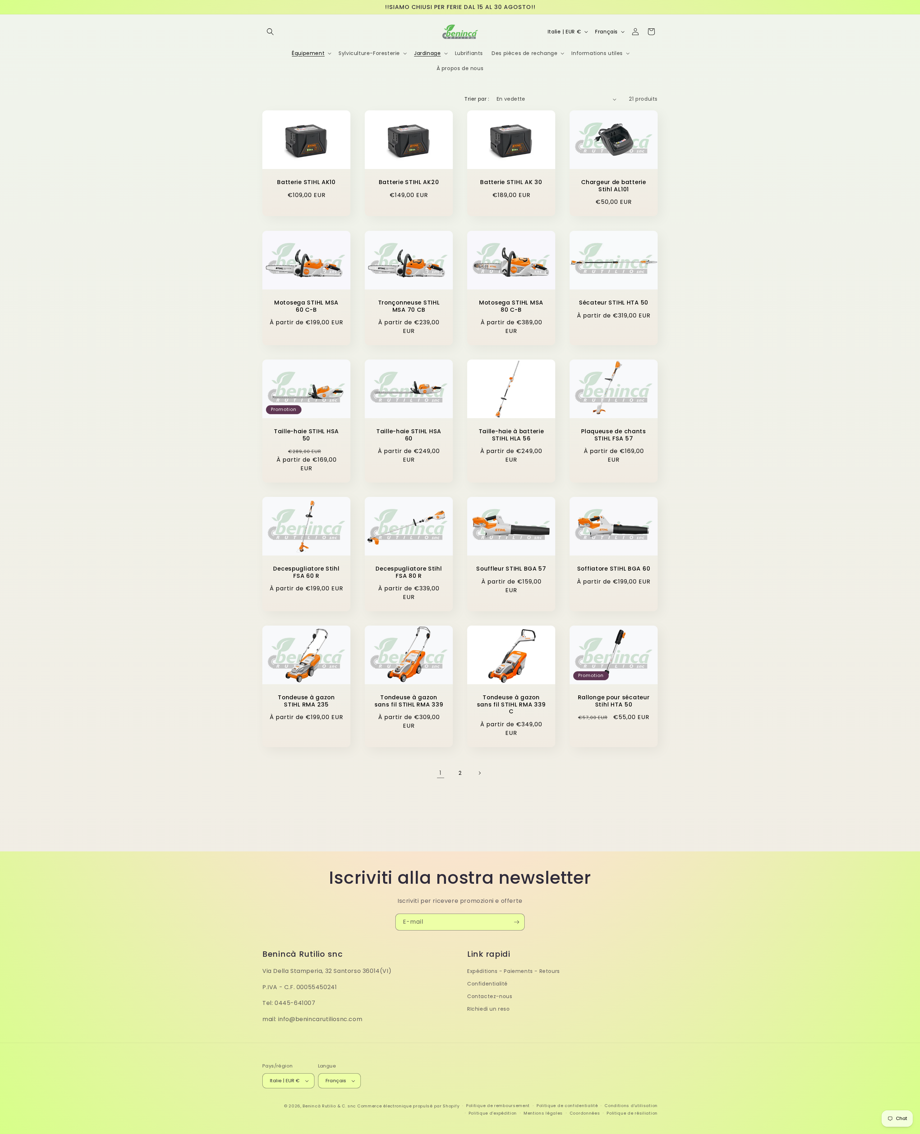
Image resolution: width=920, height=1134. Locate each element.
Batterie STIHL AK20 (409, 182)
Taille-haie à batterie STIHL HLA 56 (511, 435)
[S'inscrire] (516, 922)
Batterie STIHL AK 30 (511, 182)
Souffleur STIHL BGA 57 (511, 568)
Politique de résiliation (632, 1113)
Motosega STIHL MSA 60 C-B (306, 306)
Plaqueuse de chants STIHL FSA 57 (613, 435)
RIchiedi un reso (488, 1008)
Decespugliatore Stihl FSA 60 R (306, 572)
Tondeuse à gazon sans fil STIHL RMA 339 (408, 701)
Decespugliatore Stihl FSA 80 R (409, 572)
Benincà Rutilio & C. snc (329, 1106)
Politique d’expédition (493, 1113)
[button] (270, 32)
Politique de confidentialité (567, 1105)
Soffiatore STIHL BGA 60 (613, 568)
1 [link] (441, 773)
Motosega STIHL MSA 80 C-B (511, 306)
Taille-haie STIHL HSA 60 (408, 435)
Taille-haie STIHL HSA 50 (306, 435)
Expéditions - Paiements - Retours (513, 971)
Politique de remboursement (498, 1105)
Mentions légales (543, 1113)
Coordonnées (585, 1113)
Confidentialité (487, 983)
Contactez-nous (489, 996)
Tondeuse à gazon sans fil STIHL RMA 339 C (511, 704)
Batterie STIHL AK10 (306, 182)
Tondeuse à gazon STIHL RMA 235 (306, 701)
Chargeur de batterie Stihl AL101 (613, 186)
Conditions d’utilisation (631, 1105)
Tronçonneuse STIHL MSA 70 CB (409, 306)
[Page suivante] (479, 773)
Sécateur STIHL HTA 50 (613, 302)
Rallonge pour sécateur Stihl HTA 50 (614, 701)
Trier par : (476, 98)
